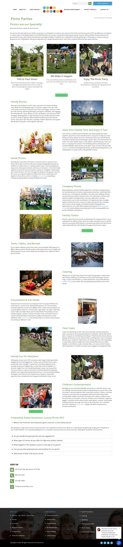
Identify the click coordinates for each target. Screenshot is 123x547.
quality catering (67, 281)
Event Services (34, 9)
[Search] (90, 3)
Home (15, 9)
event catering (42, 176)
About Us (22, 9)
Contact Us (104, 9)
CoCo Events (81, 404)
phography (65, 148)
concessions (25, 318)
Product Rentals (90, 9)
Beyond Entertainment (72, 9)
